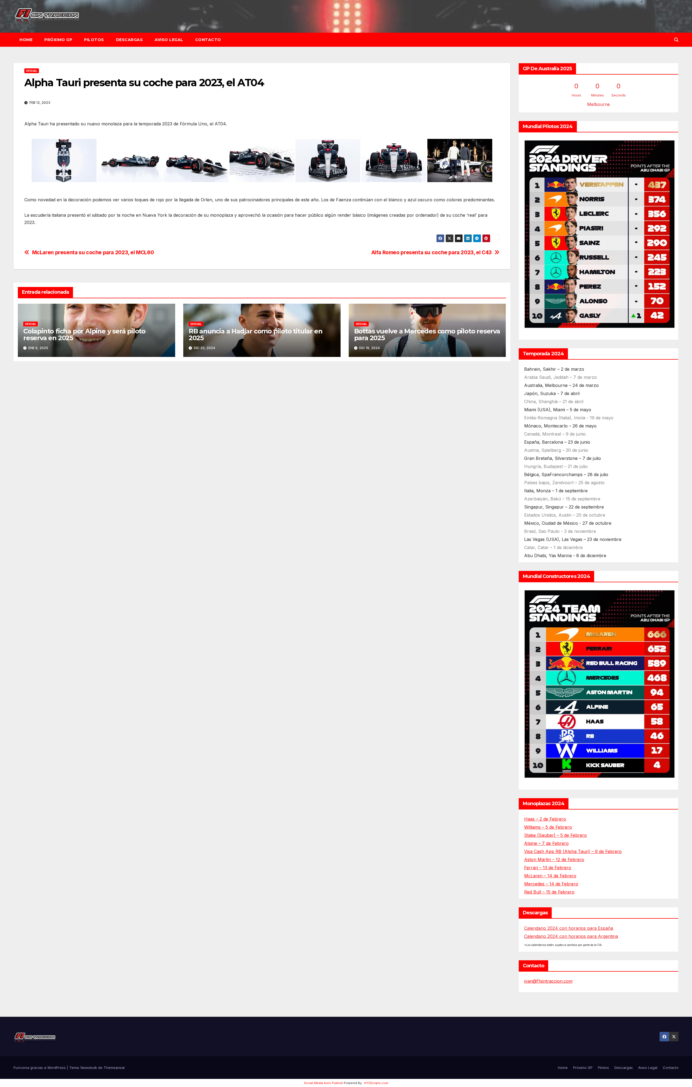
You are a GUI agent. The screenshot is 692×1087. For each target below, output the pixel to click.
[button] (676, 39)
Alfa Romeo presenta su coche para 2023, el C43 (431, 252)
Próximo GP (58, 39)
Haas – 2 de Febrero (545, 819)
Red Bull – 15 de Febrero (549, 892)
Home (25, 39)
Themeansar (114, 1067)
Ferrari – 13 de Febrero (547, 867)
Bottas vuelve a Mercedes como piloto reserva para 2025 (427, 334)
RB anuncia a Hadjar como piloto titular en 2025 (255, 334)
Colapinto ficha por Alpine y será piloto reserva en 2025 (84, 334)
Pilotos (94, 39)
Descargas (129, 39)
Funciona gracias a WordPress (40, 1067)
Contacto (208, 39)
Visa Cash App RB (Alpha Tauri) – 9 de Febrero (573, 851)
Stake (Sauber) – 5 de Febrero (555, 835)
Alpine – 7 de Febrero (546, 843)
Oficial (31, 70)
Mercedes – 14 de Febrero (551, 884)
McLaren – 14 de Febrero (550, 875)
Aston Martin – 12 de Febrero (554, 859)
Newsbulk (89, 1067)
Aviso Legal (169, 39)
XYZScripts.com (376, 1083)
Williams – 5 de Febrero (548, 827)
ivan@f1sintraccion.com (548, 981)
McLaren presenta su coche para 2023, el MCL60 (93, 252)
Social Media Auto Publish (323, 1083)
